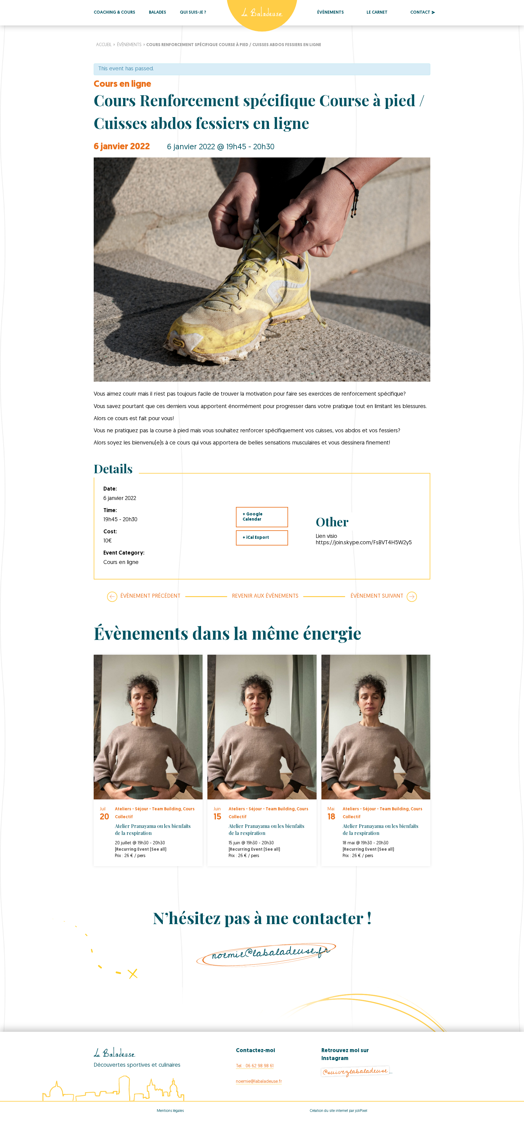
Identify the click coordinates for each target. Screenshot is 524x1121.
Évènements (330, 12)
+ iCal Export (256, 537)
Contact (420, 12)
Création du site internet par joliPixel (338, 1111)
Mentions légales (170, 1111)
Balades (157, 12)
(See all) (158, 849)
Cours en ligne (122, 84)
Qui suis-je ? (193, 12)
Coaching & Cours (114, 12)
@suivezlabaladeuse (355, 1071)
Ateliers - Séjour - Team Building (148, 809)
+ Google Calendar (253, 517)
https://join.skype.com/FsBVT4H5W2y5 (364, 543)
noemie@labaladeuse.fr (271, 952)
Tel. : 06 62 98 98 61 (255, 1066)
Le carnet (377, 12)
